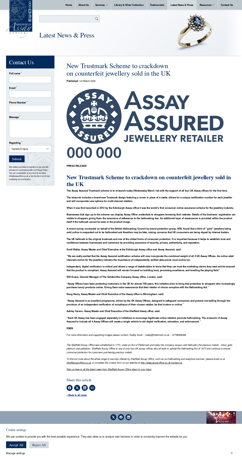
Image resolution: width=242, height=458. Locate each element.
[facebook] (121, 417)
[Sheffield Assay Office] (19, 19)
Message (14, 117)
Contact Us (227, 5)
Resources (205, 5)
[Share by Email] (92, 388)
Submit (17, 159)
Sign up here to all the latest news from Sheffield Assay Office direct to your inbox (109, 369)
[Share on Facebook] (70, 388)
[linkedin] (129, 417)
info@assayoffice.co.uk (79, 362)
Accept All (16, 444)
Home (68, 5)
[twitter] (113, 417)
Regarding (15, 142)
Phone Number (18, 102)
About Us (83, 5)
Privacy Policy (41, 169)
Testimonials (157, 5)
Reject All (39, 444)
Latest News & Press (182, 5)
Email (13, 88)
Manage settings (15, 453)
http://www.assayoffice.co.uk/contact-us (161, 362)
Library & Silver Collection (128, 5)
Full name (15, 73)
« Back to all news (77, 395)
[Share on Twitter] (77, 388)
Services (100, 5)
